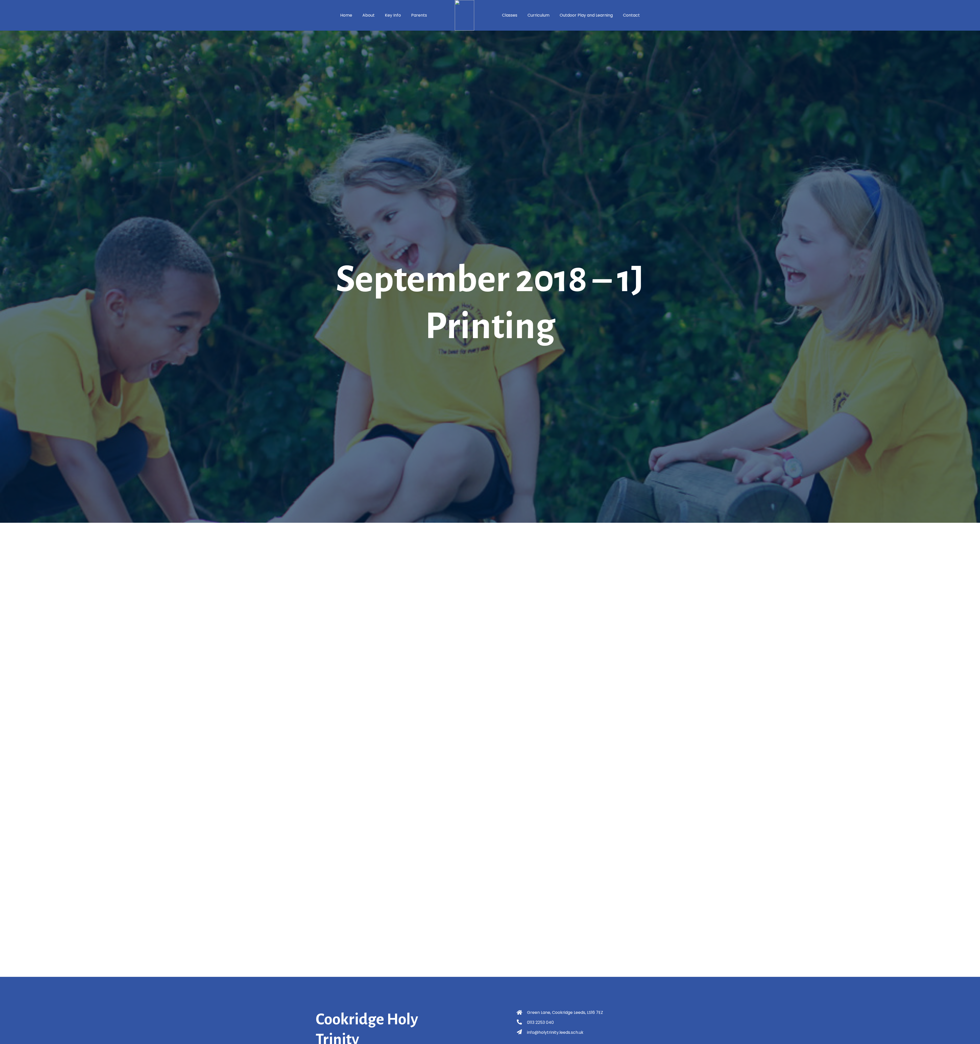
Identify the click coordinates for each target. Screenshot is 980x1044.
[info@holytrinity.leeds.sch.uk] (522, 1032)
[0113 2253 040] (522, 1022)
